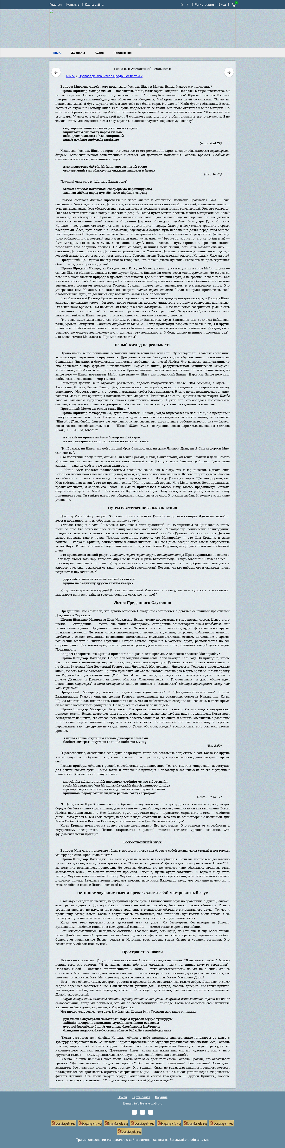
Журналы (78, 52)
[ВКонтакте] (134, 1112)
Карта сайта (94, 4)
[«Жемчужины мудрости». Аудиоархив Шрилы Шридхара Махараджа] (195, 1123)
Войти (122, 1097)
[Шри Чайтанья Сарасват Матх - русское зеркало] (142, 1123)
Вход (222, 4)
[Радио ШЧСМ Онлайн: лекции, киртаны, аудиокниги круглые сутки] (169, 1123)
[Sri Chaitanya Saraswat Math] (63, 1123)
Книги (57, 52)
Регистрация (204, 4)
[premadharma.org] (129, 1131)
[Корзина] (231, 5)
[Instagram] (150, 1112)
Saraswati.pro (179, 1140)
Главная (55, 4)
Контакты (73, 4)
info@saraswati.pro (148, 1103)
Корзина (161, 1097)
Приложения (122, 52)
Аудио (99, 52)
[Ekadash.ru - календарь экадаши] (116, 1123)
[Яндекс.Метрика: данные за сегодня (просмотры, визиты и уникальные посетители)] (155, 1131)
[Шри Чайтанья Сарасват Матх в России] (221, 1123)
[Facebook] (142, 1112)
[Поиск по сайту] (182, 4)
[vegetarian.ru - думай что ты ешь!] (90, 1123)
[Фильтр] (187, 4)
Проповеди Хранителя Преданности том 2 (110, 76)
